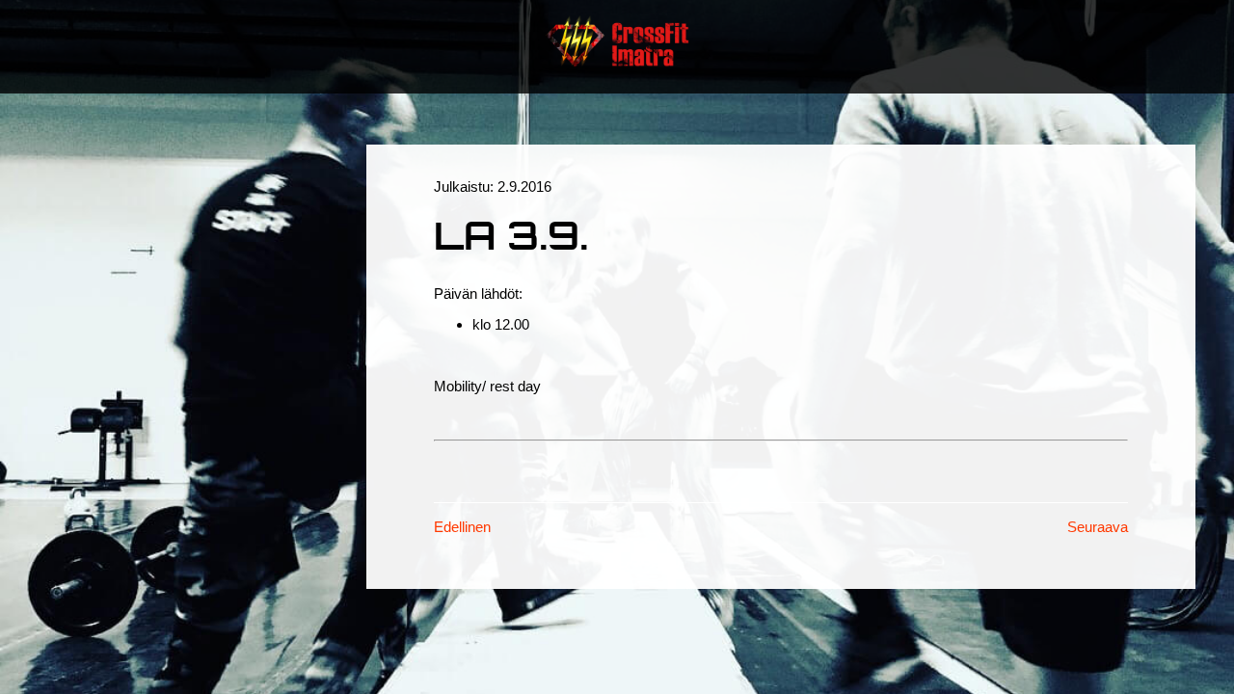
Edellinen (462, 527)
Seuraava (1097, 527)
